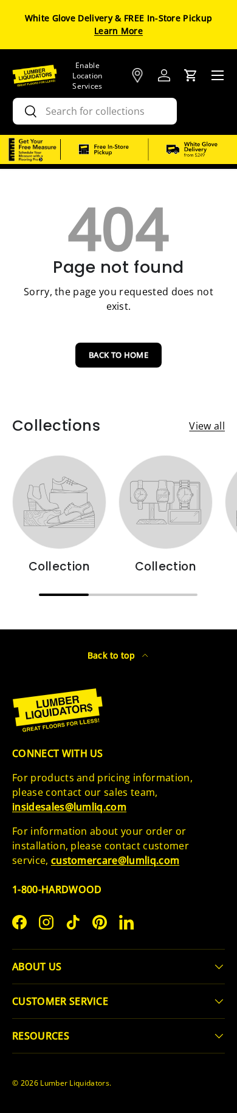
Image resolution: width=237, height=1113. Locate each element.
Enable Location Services (87, 75)
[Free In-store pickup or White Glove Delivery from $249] (148, 149)
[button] (190, 75)
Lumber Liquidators (74, 1083)
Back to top (113, 655)
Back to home (118, 354)
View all (207, 426)
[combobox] (95, 111)
